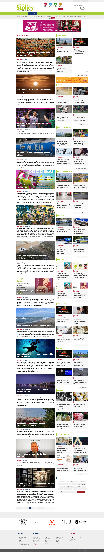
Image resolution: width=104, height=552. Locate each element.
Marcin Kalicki (82, 484)
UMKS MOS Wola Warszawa (82, 489)
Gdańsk (72, 481)
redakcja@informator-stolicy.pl (77, 537)
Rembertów (55, 16)
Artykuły (44, 10)
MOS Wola (79, 486)
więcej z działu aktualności (82, 75)
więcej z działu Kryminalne (82, 256)
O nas (58, 14)
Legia (70, 484)
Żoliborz (53, 18)
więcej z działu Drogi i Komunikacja (81, 212)
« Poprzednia (19, 508)
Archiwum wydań (43, 14)
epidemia (67, 481)
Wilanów (81, 16)
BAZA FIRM (60, 6)
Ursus (68, 16)
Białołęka (22, 16)
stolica (74, 489)
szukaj (60, 9)
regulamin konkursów (24, 544)
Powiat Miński (38, 16)
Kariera (65, 14)
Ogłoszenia (50, 10)
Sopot (70, 489)
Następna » (41, 508)
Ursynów (71, 16)
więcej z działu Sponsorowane (81, 345)
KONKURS (60, 484)
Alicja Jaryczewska (62, 481)
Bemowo (18, 16)
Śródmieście (59, 16)
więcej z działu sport (83, 124)
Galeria (52, 14)
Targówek (64, 16)
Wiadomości (32, 14)
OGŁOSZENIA (55, 6)
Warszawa (63, 492)
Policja (84, 486)
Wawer (75, 16)
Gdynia (76, 481)
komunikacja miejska (82, 481)
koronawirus (65, 484)
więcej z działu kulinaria (83, 431)
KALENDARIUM (50, 6)
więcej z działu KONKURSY (82, 301)
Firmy (47, 10)
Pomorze (60, 489)
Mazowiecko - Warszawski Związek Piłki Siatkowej (68, 486)
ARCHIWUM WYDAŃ (45, 6)
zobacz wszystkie (80, 491)
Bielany (26, 16)
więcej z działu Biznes (83, 387)
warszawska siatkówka (71, 491)
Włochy (85, 16)
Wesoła (78, 16)
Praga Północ (43, 16)
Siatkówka (66, 489)
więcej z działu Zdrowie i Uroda (81, 474)
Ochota (33, 16)
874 (37, 508)
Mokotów (29, 16)
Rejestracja (84, 1)
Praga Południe (49, 16)
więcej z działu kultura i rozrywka (81, 168)
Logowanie (77, 1)
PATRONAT (72, 14)
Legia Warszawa (75, 484)
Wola (50, 18)
